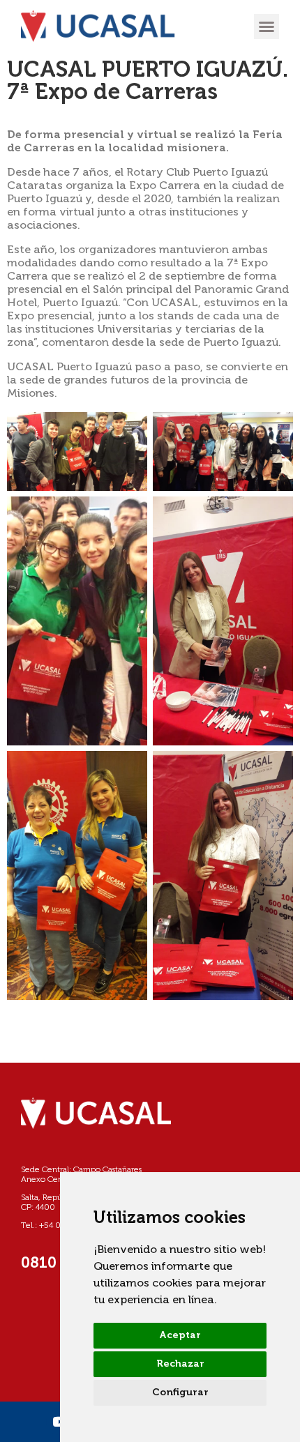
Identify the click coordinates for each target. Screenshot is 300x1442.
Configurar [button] (180, 1392)
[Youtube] (59, 1422)
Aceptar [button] (180, 1335)
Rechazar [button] (180, 1364)
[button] (266, 26)
